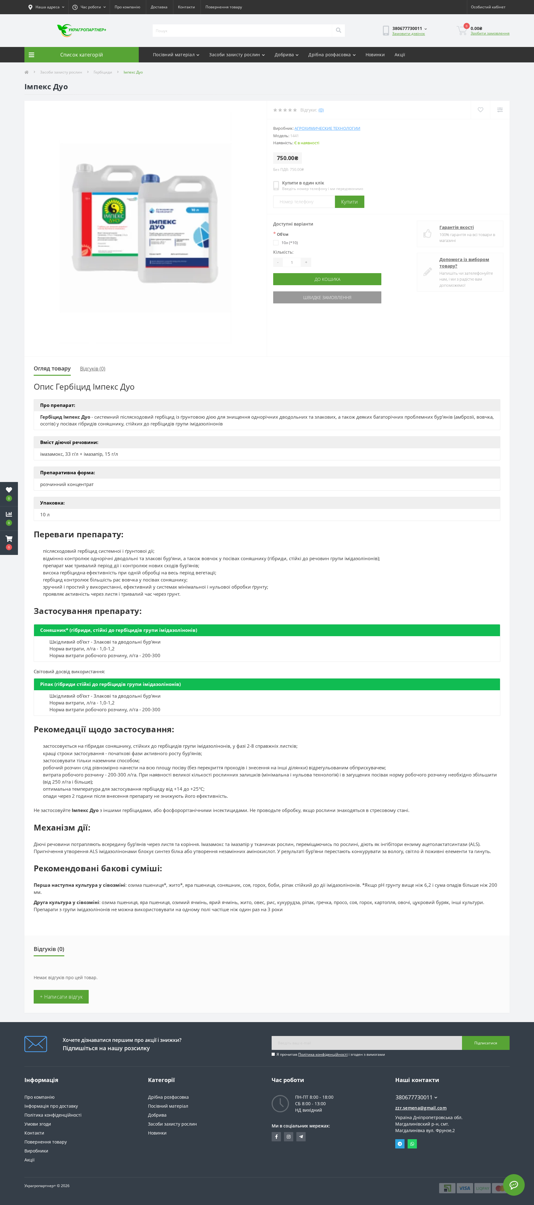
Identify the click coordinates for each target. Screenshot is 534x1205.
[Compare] (500, 110)
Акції (400, 54)
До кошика (327, 279)
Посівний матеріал (174, 54)
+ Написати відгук (61, 996)
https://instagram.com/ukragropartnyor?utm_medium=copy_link (288, 1136)
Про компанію (127, 7)
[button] (9, 543)
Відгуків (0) (92, 368)
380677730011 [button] (414, 1097)
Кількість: (283, 252)
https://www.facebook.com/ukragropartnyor (276, 1136)
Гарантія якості (456, 227)
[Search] (338, 30)
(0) (321, 110)
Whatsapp (412, 1143)
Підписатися (485, 1043)
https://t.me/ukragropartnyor (301, 1136)
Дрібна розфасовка (329, 54)
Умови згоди (37, 1124)
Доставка (159, 7)
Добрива (284, 54)
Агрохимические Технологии (327, 128)
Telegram (400, 1143)
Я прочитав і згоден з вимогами (331, 1054)
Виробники (36, 1151)
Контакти (186, 7)
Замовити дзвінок (408, 33)
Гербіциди (103, 72)
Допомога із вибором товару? (464, 262)
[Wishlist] (480, 110)
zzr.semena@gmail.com (421, 1108)
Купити (349, 201)
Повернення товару (224, 7)
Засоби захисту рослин (234, 54)
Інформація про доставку (51, 1106)
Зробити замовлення (490, 33)
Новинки (375, 54)
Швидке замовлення (327, 297)
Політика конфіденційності (323, 1054)
